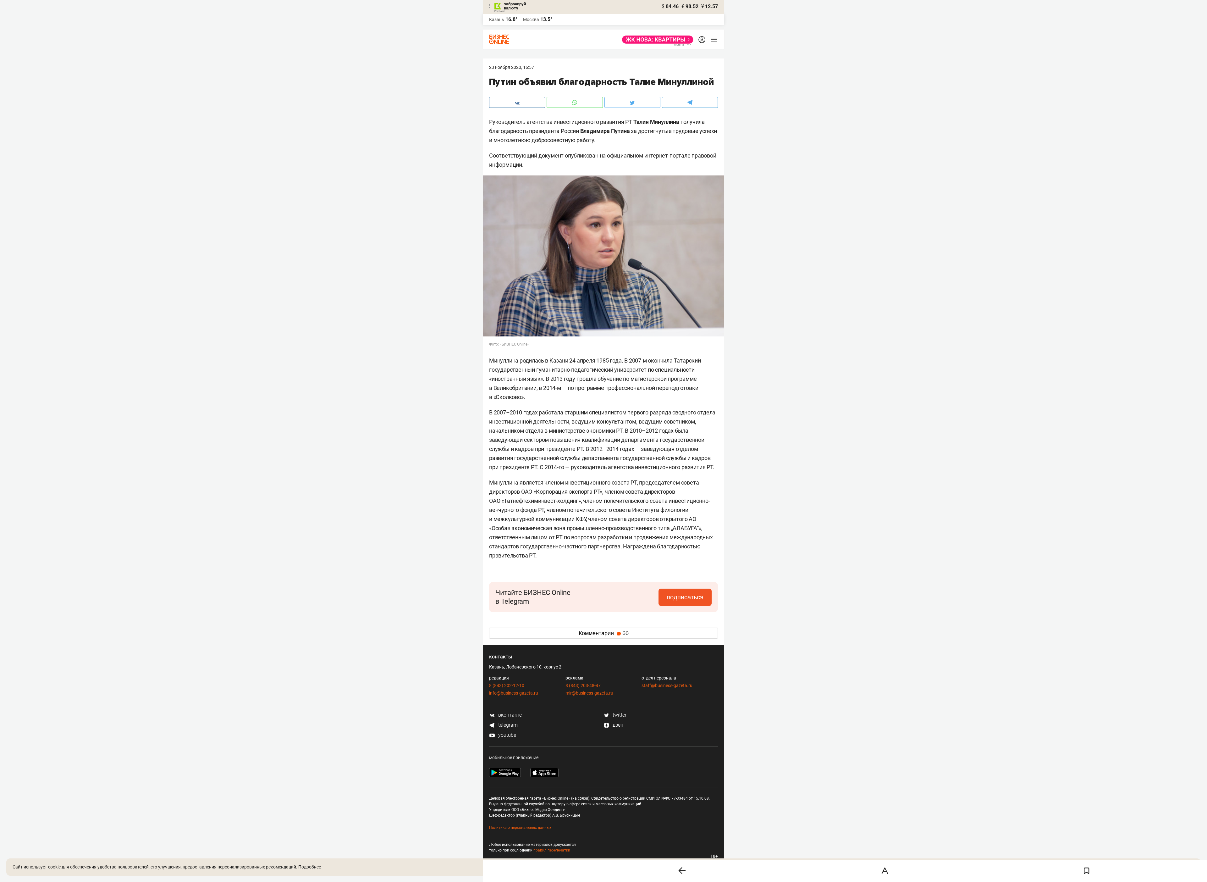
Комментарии (604, 633)
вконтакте (509, 715)
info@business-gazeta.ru (513, 693)
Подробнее (309, 866)
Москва (531, 19)
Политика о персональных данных (520, 827)
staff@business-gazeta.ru (667, 685)
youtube (506, 735)
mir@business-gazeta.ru (589, 693)
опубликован (581, 155)
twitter (618, 715)
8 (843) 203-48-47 (583, 685)
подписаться (685, 597)
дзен (617, 725)
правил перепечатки (551, 850)
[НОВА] (655, 40)
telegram (507, 725)
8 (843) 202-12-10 (506, 685)
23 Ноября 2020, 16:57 (511, 67)
